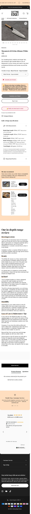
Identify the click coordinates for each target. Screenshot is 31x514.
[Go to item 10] (19, 43)
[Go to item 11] (21, 43)
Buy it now (15, 101)
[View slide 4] (18, 406)
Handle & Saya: (14, 70)
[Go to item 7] (14, 43)
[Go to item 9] (18, 43)
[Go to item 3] (7, 43)
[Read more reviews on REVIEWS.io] (20, 447)
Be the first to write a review (15, 380)
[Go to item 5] (10, 43)
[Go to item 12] (23, 43)
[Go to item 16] (15, 45)
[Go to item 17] (17, 45)
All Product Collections (12, 18)
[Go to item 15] (13, 45)
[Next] (27, 7)
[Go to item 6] (12, 43)
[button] (15, 380)
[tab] (16, 372)
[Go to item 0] (3, 43)
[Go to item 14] (27, 43)
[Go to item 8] (16, 43)
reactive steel (5, 318)
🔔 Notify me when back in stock (15, 108)
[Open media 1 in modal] (25, 23)
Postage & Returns (8, 116)
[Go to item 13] (25, 43)
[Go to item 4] (9, 43)
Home (3, 18)
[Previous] (2, 7)
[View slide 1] (12, 406)
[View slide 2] (14, 406)
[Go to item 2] (5, 43)
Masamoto (4, 47)
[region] (15, 432)
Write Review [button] (15, 365)
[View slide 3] (16, 406)
